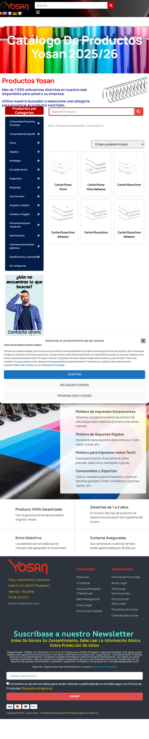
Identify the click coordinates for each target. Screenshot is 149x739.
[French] (9, 14)
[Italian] (19, 14)
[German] (14, 14)
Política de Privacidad (104, 666)
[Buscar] (110, 5)
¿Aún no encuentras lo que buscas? (24, 282)
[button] (143, 341)
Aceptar (74, 375)
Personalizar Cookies (74, 396)
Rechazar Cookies (74, 385)
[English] (4, 14)
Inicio (51, 125)
